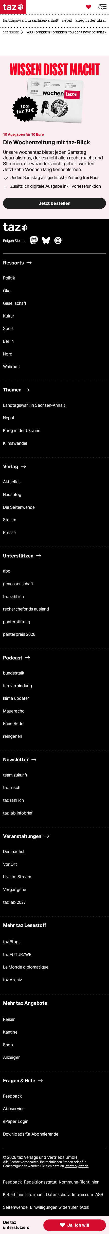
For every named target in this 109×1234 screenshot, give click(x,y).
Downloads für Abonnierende (30, 1134)
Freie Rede (13, 723)
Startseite (11, 32)
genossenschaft (18, 583)
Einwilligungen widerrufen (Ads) (59, 1207)
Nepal (8, 417)
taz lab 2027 (14, 902)
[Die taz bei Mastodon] (34, 243)
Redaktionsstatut (41, 1182)
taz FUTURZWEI (17, 954)
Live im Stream (17, 876)
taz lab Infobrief (18, 813)
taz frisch (11, 787)
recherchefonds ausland (26, 609)
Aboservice (14, 1108)
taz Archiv (12, 979)
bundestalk (13, 673)
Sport (8, 328)
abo (6, 571)
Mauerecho (14, 711)
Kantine (10, 1032)
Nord (7, 354)
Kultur (8, 316)
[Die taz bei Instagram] (58, 243)
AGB (99, 1194)
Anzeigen (12, 1057)
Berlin (8, 341)
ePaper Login (15, 1121)
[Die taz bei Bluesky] (46, 243)
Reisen (9, 1019)
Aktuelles (12, 481)
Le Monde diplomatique (25, 967)
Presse (9, 532)
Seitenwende (16, 1207)
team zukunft (15, 775)
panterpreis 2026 (19, 634)
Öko (7, 290)
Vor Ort (10, 864)
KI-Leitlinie (13, 1194)
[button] (102, 7)
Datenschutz (58, 1194)
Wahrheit (11, 366)
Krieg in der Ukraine (21, 430)
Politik (9, 278)
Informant (35, 1194)
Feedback (12, 1096)
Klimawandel (15, 443)
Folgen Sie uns (14, 240)
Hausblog (12, 494)
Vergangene (14, 889)
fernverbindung (17, 685)
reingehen (12, 736)
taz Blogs (12, 941)
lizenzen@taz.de (76, 1166)
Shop (8, 1044)
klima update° (16, 698)
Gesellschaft (14, 303)
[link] (32, 21)
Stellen (9, 519)
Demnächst (14, 851)
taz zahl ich (13, 596)
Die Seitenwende (19, 507)
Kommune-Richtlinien (79, 1182)
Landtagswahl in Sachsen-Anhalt (34, 405)
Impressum (83, 1194)
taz (15, 227)
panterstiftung (16, 621)
